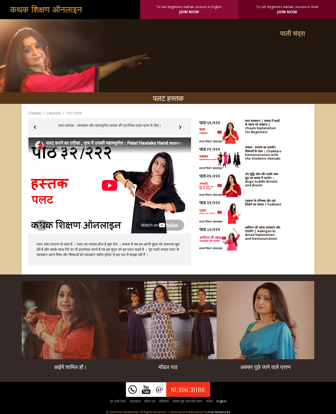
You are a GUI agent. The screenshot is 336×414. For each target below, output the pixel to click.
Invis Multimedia (219, 412)
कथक (209, 401)
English (221, 401)
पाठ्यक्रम (135, 401)
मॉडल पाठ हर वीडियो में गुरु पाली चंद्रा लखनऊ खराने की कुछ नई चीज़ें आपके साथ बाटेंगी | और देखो (168, 322)
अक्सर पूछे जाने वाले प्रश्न (187, 401)
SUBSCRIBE (188, 389)
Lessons (54, 113)
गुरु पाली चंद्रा (118, 401)
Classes (34, 113)
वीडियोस (164, 401)
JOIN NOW (189, 11)
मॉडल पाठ (149, 401)
